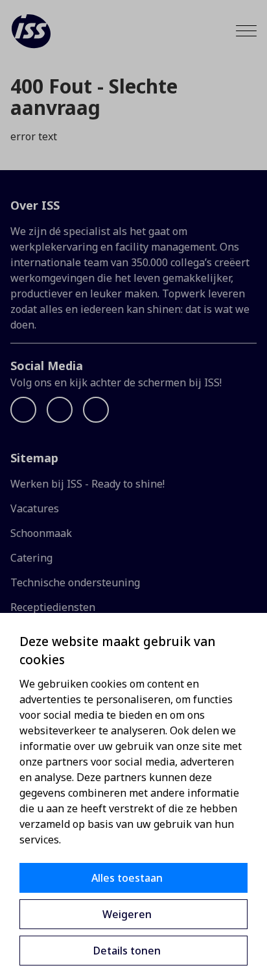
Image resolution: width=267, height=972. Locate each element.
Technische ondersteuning (75, 582)
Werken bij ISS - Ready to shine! (87, 484)
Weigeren (127, 914)
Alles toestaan (127, 878)
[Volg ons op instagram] (96, 410)
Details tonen (127, 950)
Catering (31, 558)
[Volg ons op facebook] (23, 410)
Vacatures (34, 508)
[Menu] (246, 30)
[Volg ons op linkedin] (60, 410)
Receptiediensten (52, 607)
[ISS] (31, 31)
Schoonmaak (41, 533)
